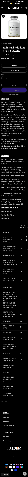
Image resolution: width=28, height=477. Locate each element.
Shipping (8, 61)
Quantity (3, 75)
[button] (2, 8)
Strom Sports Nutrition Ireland (12, 473)
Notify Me (14, 65)
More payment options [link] (14, 94)
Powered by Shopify (21, 473)
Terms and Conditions (8, 426)
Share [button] (5, 401)
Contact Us (6, 418)
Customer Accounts (8, 441)
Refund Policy (6, 422)
